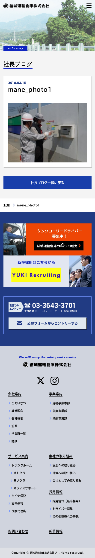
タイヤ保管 (19, 495)
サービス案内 (18, 456)
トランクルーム (22, 465)
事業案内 (55, 394)
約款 (14, 441)
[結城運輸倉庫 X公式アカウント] (41, 381)
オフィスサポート (25, 488)
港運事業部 (60, 418)
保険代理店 (19, 511)
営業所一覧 (19, 433)
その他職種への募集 (66, 516)
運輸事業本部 (61, 403)
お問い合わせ (18, 531)
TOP (6, 205)
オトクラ (19, 473)
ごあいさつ (19, 403)
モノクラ (19, 480)
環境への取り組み (64, 473)
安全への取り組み (64, 465)
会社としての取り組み (67, 480)
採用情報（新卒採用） (67, 501)
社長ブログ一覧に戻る (47, 182)
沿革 (14, 426)
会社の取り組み (61, 456)
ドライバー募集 (63, 508)
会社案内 (14, 394)
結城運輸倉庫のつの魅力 (22, 226)
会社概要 (17, 418)
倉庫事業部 (60, 410)
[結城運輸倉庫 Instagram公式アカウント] (54, 381)
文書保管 (17, 503)
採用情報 (55, 492)
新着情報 (55, 531)
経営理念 (17, 410)
